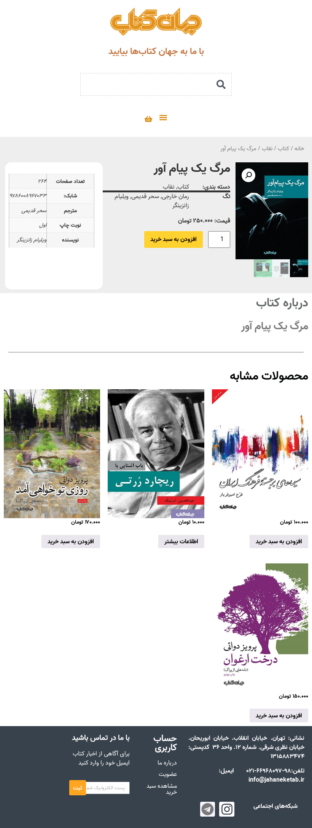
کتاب (283, 148)
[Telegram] (207, 809)
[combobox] (156, 84)
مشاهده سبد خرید (161, 789)
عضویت (168, 774)
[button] (163, 117)
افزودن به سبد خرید (173, 239)
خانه (299, 148)
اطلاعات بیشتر (181, 541)
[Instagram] (226, 809)
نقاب (267, 148)
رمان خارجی (175, 196)
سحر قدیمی (145, 196)
